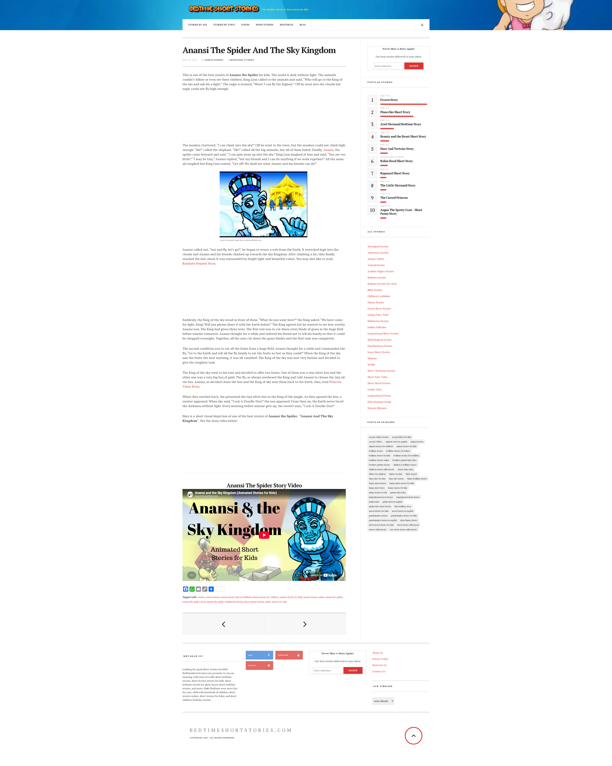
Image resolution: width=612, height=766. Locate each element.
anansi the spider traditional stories (225, 601)
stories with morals (377, 529)
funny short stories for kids (402, 483)
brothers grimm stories (379, 464)
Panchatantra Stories (380, 346)
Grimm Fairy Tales (378, 315)
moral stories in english (402, 511)
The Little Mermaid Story (397, 185)
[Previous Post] (223, 623)
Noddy (371, 364)
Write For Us (379, 665)
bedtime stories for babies (398, 450)
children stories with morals (381, 469)
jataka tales (374, 501)
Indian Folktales (377, 327)
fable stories (411, 474)
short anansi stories (254, 601)
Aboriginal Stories (242, 60)
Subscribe (283, 655)
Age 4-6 (384, 120)
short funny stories (408, 520)
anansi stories (213, 597)
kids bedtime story (403, 506)
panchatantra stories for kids (404, 515)
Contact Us (378, 671)
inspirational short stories (408, 497)
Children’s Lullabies (379, 296)
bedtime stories (376, 450)
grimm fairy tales (398, 492)
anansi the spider (334, 597)
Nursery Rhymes (377, 408)
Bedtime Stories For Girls (382, 283)
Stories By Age (197, 24)
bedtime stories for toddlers (406, 455)
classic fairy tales (405, 469)
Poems (245, 24)
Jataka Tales (375, 389)
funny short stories (377, 483)
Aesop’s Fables (376, 259)
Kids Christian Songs (379, 402)
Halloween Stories (378, 321)
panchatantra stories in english (383, 520)
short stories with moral (408, 524)
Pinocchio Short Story (395, 112)
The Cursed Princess (394, 198)
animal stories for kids (406, 446)
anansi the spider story (194, 601)
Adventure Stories (392, 157)
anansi (201, 597)
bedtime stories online (379, 460)
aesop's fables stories (379, 437)
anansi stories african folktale (236, 597)
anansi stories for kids (291, 597)
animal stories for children (381, 446)
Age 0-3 (384, 108)
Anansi (328, 150)
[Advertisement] (264, 119)
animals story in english (396, 441)
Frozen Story (389, 100)
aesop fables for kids (401, 437)
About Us (377, 652)
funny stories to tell (378, 492)
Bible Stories (375, 290)
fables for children (377, 474)
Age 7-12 (385, 96)
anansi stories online (313, 597)
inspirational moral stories (381, 497)
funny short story (377, 487)
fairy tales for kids (377, 478)
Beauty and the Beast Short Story (403, 136)
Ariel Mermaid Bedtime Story (400, 124)
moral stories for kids (379, 511)
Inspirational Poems (379, 395)
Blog (303, 24)
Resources (286, 24)
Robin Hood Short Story (396, 161)
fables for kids (395, 474)
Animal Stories (376, 265)
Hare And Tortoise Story (397, 149)
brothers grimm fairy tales (405, 460)
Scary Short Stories (379, 352)
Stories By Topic (224, 24)
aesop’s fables (375, 441)
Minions (372, 358)
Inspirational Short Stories (383, 333)
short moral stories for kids (381, 524)
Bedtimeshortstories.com (241, 730)
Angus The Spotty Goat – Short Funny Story (401, 211)
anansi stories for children (265, 597)
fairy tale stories (396, 478)
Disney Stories (376, 302)
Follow (252, 665)
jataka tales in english (392, 501)
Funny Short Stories (379, 308)
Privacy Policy (380, 659)
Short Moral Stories (379, 383)
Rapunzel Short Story (394, 173)
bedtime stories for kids (379, 455)
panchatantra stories (378, 515)
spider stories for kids (276, 601)
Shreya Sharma (214, 60)
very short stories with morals (403, 529)
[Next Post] (305, 623)
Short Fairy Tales (377, 377)
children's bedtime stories (405, 464)
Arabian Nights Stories (381, 271)
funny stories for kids (397, 487)
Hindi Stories (264, 24)
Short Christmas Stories (381, 370)
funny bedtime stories (417, 478)
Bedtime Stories (377, 277)
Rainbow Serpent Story (198, 263)
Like (250, 655)
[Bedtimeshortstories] (224, 9)
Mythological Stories (379, 339)
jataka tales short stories (380, 506)
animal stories (417, 441)
